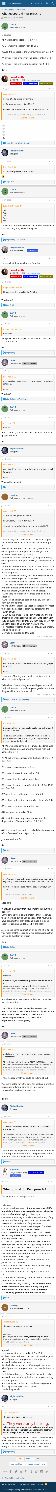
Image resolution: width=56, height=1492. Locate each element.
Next (28, 1458)
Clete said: (7, 423)
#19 (53, 1316)
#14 (53, 869)
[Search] (52, 3)
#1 (53, 35)
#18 (53, 1181)
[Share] (49, 35)
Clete (13, 360)
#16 (53, 1044)
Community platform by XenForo (25, 1489)
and (17, 143)
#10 (53, 459)
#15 (53, 965)
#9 (53, 417)
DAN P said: (8, 94)
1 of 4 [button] (20, 1458)
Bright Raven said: (11, 287)
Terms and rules (9, 1484)
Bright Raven (17, 247)
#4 (53, 200)
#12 (53, 653)
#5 (53, 258)
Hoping (14, 495)
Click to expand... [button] (28, 117)
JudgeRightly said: (11, 206)
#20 (53, 1407)
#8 (53, 371)
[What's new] (47, 3)
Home (40, 1484)
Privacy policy (23, 1484)
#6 (53, 282)
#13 (53, 718)
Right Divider (17, 150)
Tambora (14, 1169)
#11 (53, 505)
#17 (53, 1116)
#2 (53, 88)
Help (33, 1484)
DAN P (6, 17)
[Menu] (4, 3)
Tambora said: (9, 1321)
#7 (53, 323)
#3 (53, 161)
